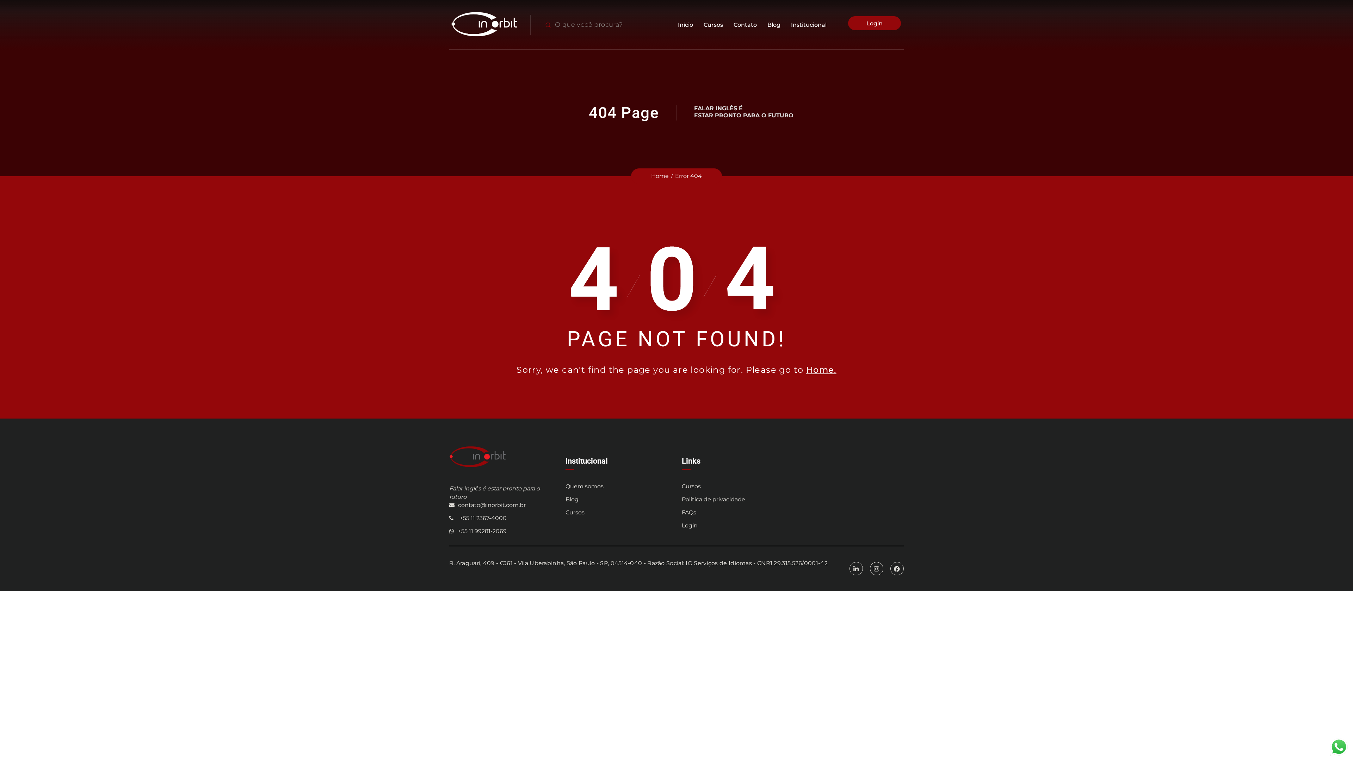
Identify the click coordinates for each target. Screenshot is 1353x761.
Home (660, 176)
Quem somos (585, 486)
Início (685, 24)
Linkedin (856, 563)
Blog (773, 24)
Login (874, 23)
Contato (745, 24)
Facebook (897, 563)
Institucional (809, 24)
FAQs (689, 512)
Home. (821, 370)
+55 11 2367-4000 (483, 518)
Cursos (713, 24)
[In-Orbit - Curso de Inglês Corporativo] (484, 24)
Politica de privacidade (713, 499)
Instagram (876, 563)
